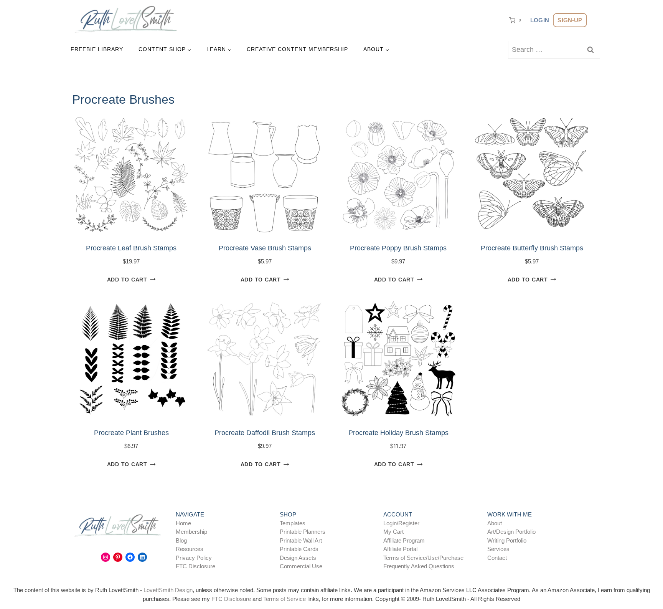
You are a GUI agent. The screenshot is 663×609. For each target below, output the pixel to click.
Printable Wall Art (301, 540)
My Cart (393, 531)
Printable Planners (302, 531)
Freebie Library (97, 49)
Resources (189, 549)
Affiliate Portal (400, 549)
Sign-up (569, 20)
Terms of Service (284, 599)
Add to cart (127, 279)
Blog (181, 540)
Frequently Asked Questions (418, 566)
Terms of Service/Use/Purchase (423, 557)
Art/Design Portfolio (511, 531)
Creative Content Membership (297, 49)
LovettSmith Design (168, 590)
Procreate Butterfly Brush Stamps (532, 248)
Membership (191, 531)
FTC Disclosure (195, 566)
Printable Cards (299, 549)
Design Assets (298, 557)
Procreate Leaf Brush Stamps (131, 248)
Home (183, 523)
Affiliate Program (404, 540)
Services (498, 549)
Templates (292, 523)
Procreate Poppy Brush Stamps (398, 248)
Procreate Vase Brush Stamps (265, 248)
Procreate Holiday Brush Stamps (398, 433)
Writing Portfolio (506, 540)
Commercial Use (301, 566)
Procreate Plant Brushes (131, 433)
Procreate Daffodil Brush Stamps (264, 433)
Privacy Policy (194, 557)
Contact (497, 557)
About (494, 523)
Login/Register (401, 523)
